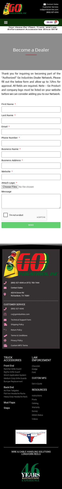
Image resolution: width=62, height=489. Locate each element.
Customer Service (14, 304)
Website (6, 171)
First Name (8, 104)
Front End (9, 365)
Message (6, 191)
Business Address (11, 160)
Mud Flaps (9, 402)
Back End (9, 387)
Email (5, 126)
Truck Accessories (12, 359)
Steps (7, 408)
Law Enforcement (41, 359)
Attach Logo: (9, 182)
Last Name (8, 115)
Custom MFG (39, 378)
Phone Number (10, 137)
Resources (39, 389)
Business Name (10, 149)
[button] (6, 22)
